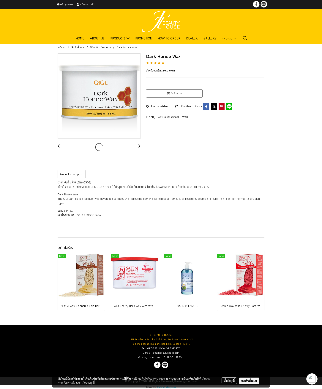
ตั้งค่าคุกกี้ (229, 380)
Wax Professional (169, 117)
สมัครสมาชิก (87, 4)
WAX (185, 117)
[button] (245, 38)
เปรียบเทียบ (184, 106)
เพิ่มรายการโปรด (158, 106)
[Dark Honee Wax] (99, 96)
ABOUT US (97, 38)
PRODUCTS (118, 38)
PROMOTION (143, 38)
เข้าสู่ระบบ (66, 4)
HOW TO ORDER (169, 38)
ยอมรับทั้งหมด (249, 380)
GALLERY (210, 38)
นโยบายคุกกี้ (88, 382)
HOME (80, 38)
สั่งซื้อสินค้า (176, 93)
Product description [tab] (71, 174)
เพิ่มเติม (227, 38)
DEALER (192, 38)
